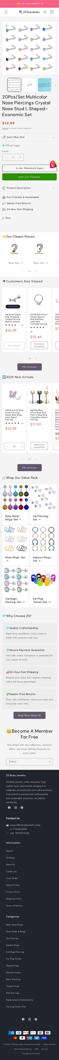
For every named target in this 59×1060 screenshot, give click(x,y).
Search (9, 850)
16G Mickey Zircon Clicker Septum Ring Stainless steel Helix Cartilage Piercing (38, 319)
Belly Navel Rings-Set (12, 517)
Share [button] (8, 217)
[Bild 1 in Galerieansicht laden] (14, 85)
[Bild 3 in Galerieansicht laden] (44, 85)
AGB (36, 1049)
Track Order (12, 878)
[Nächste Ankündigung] (53, 4)
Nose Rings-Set (15, 557)
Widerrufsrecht (49, 1044)
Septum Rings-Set (42, 559)
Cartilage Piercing (15, 951)
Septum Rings (12, 945)
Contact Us (11, 871)
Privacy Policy (13, 891)
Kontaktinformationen (31, 1053)
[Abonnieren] (49, 761)
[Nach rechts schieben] (55, 85)
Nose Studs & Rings (16, 931)
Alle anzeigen (29, 367)
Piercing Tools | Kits (16, 1006)
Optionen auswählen (39, 345)
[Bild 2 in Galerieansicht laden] (29, 85)
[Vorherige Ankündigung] (5, 4)
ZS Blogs (10, 857)
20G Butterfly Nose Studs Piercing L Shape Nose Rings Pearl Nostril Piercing (14, 415)
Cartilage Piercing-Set (13, 600)
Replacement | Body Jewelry (19, 999)
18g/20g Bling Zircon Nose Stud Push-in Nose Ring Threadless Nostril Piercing (39, 415)
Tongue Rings (12, 986)
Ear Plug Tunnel (13, 958)
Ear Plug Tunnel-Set (40, 600)
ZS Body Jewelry (17, 1044)
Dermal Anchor (13, 972)
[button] (6, 12)
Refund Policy (13, 885)
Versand (5, 128)
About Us (10, 864)
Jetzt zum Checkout (29, 177)
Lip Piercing (12, 938)
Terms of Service (14, 905)
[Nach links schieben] (3, 85)
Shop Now (14, 263)
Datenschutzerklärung (23, 1049)
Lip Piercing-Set (41, 517)
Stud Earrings (12, 992)
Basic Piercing (13, 979)
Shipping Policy (14, 898)
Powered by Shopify (32, 1044)
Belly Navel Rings (14, 924)
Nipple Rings (12, 965)
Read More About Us (29, 715)
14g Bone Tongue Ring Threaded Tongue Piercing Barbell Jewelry (13, 318)
